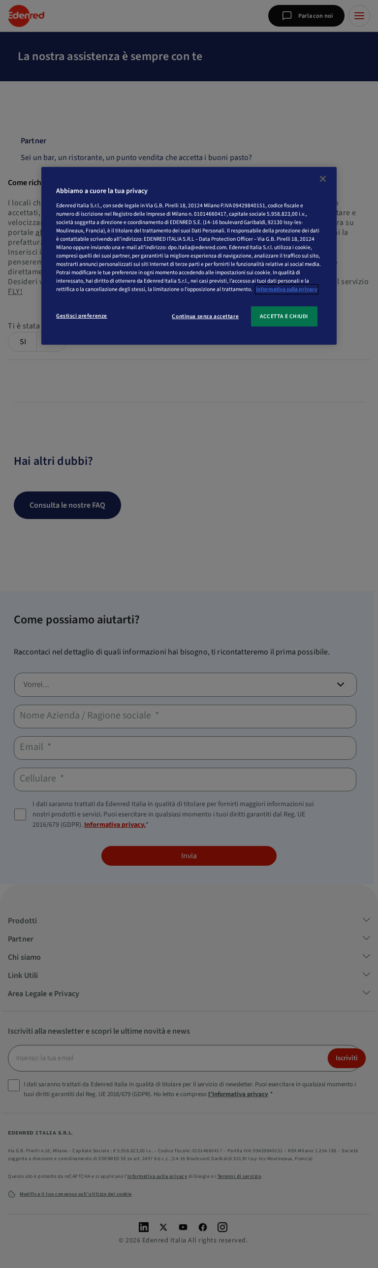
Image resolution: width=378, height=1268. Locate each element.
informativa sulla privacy (286, 290)
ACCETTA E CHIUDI (284, 316)
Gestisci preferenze (81, 316)
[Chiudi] (323, 179)
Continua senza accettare (205, 316)
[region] (189, 256)
